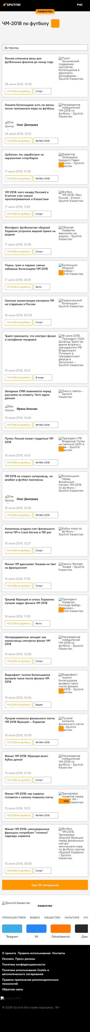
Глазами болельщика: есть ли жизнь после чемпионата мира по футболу (29, 106)
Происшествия (14, 917)
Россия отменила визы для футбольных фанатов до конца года (29, 60)
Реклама (8, 959)
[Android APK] (11, 998)
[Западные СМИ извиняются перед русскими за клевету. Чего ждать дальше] (72, 393)
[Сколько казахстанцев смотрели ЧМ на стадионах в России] (72, 303)
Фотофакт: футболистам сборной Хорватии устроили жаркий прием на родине (30, 231)
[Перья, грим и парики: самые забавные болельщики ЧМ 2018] (72, 269)
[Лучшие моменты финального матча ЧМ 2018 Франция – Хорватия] (72, 724)
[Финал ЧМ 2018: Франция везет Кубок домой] (72, 761)
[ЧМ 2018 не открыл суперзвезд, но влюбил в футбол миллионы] (72, 483)
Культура (72, 917)
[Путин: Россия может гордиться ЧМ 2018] (72, 444)
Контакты (58, 953)
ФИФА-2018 (43, 140)
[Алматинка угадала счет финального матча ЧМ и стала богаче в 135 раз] (72, 531)
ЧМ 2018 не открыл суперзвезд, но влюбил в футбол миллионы (29, 478)
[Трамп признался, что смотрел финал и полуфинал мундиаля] (72, 350)
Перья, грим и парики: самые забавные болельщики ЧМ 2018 (26, 267)
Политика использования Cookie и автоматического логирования (25, 972)
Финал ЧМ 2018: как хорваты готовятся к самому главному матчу (29, 795)
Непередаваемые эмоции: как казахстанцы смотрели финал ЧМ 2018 (27, 640)
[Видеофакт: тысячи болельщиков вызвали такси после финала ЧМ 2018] (72, 683)
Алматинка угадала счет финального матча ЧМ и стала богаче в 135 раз (30, 530)
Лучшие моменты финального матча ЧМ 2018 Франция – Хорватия (30, 720)
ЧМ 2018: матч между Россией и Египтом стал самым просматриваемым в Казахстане (27, 195)
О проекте (9, 953)
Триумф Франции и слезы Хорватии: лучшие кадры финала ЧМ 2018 (29, 601)
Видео (39, 704)
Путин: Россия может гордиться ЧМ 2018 (29, 440)
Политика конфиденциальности (23, 964)
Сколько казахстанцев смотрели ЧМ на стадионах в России (29, 302)
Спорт (39, 91)
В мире (40, 377)
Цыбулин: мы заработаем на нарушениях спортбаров (24, 156)
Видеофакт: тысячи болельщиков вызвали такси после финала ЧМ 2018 (27, 678)
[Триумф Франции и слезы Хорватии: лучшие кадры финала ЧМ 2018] (72, 605)
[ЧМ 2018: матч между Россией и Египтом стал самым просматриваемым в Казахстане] (72, 196)
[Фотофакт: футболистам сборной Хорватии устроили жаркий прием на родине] (72, 233)
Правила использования (34, 953)
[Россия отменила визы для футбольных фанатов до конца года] (72, 68)
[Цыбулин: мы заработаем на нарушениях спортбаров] (72, 160)
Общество (52, 917)
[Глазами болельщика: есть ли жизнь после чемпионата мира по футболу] (72, 110)
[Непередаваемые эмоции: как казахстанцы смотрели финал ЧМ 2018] (72, 642)
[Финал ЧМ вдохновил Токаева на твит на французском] (72, 566)
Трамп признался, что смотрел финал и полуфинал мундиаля (30, 337)
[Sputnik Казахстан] (12, 6)
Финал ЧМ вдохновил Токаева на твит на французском (30, 565)
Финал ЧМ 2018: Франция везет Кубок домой (26, 757)
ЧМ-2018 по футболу (25, 23)
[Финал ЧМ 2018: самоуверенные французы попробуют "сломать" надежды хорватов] (72, 843)
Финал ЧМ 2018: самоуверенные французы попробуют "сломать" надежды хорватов (27, 832)
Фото (39, 286)
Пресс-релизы (25, 959)
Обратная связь (12, 989)
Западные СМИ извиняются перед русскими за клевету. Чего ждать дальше (28, 394)
